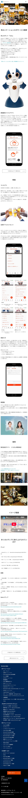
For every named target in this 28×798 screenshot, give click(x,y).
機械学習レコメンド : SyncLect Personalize (11, 707)
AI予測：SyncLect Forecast (8, 713)
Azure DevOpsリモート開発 (8, 763)
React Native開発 (6, 756)
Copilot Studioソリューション (9, 692)
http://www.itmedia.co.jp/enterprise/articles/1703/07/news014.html (14, 631)
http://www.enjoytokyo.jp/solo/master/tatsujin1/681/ (11, 606)
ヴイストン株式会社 (7, 42)
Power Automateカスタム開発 (9, 733)
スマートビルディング (7, 748)
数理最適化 (5, 679)
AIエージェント (6, 670)
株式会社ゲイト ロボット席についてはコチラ (10, 470)
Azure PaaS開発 (6, 725)
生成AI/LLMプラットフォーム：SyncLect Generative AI (14, 718)
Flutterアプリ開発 (6, 765)
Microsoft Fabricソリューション (9, 685)
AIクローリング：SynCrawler (9, 753)
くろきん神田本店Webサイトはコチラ (8, 468)
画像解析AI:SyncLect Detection (9, 711)
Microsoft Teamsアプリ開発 (8, 758)
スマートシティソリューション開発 (10, 741)
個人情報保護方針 (4, 779)
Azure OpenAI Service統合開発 (9, 674)
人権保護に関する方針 (5, 783)
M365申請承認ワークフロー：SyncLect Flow (12, 714)
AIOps (4, 754)
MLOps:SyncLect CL (7, 761)
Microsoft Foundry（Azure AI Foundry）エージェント (13, 688)
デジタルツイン (6, 726)
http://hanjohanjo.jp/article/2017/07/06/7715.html (10, 644)
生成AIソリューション (7, 672)
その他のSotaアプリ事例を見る (14, 171)
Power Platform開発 (7, 730)
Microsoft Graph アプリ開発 (8, 735)
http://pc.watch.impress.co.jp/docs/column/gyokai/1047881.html (13, 622)
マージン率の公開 (4, 786)
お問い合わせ (11, 772)
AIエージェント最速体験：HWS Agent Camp (12, 693)
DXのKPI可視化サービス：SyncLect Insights (11, 716)
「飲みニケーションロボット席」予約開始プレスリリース (12, 61)
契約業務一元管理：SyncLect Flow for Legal (12, 720)
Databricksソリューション (8, 686)
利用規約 (3, 776)
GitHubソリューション (7, 690)
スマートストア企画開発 (8, 744)
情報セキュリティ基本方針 (6, 778)
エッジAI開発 (5, 676)
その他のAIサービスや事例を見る (14, 652)
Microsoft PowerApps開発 (8, 732)
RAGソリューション (7, 683)
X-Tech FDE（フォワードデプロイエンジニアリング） (13, 695)
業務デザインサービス (7, 739)
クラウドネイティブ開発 (8, 760)
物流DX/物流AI (6, 742)
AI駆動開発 (5, 697)
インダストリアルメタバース (9, 728)
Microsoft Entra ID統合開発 (8, 737)
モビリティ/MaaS (6, 746)
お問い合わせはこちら (14, 658)
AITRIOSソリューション (8, 678)
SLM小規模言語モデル (7, 681)
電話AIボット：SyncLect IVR (8, 709)
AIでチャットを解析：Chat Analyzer (10, 705)
